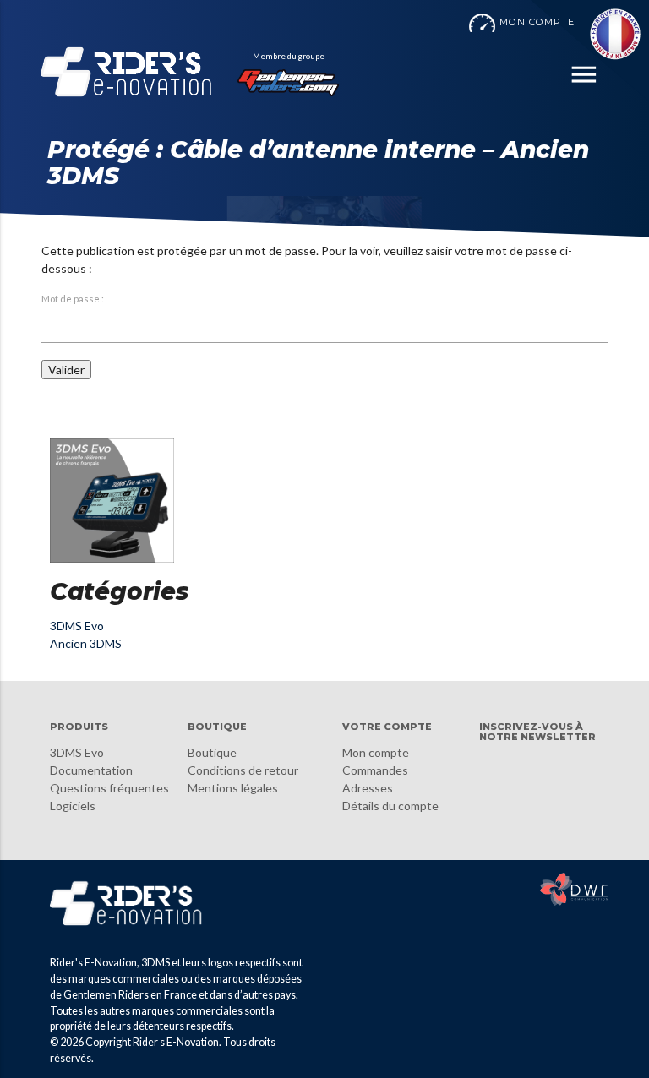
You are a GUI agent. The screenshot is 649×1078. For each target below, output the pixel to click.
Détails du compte (390, 805)
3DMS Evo (77, 625)
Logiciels (72, 805)
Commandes (375, 770)
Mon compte (375, 752)
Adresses (367, 788)
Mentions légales (233, 788)
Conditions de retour (243, 770)
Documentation (91, 770)
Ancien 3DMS (86, 643)
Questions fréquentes (109, 788)
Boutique (212, 752)
